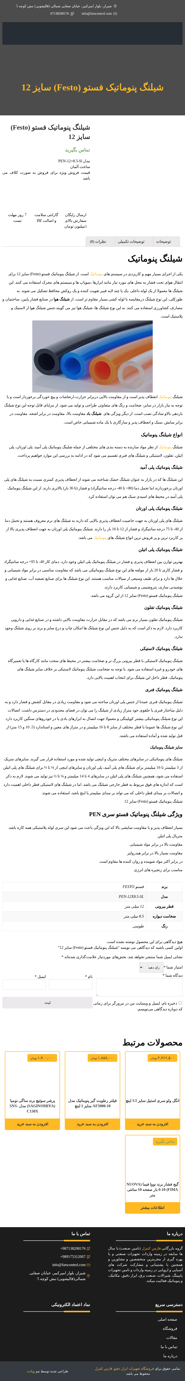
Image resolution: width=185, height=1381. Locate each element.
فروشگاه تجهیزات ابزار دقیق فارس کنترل (124, 1368)
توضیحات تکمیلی (131, 241)
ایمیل (40, 977)
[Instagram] (52, 1292)
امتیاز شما (173, 967)
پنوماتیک (96, 274)
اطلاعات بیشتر (152, 1208)
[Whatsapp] (40, 1292)
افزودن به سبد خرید (152, 1124)
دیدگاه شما (173, 975)
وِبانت (31, 1371)
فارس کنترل (151, 1248)
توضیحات (164, 241)
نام (88, 977)
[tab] (166, 242)
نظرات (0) (98, 241)
